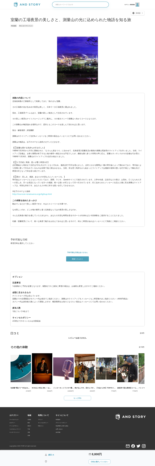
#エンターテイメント (26, 26)
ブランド (40, 419)
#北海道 (13, 26)
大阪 (29, 432)
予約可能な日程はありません (77, 252)
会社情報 (58, 432)
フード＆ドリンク (13, 419)
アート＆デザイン (13, 426)
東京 (29, 422)
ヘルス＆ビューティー (15, 429)
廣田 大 (51, 455)
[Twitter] (138, 446)
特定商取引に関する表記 (62, 426)
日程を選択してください (99, 462)
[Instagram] (144, 446)
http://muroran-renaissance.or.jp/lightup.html (32, 194)
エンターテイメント (14, 432)
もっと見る (77, 398)
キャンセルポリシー (43, 422)
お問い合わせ (59, 429)
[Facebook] (133, 446)
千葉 (29, 429)
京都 (29, 435)
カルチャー (12, 422)
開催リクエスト (77, 259)
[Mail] (128, 446)
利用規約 (58, 419)
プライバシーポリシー (61, 422)
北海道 (29, 419)
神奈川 (29, 426)
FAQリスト (41, 426)
